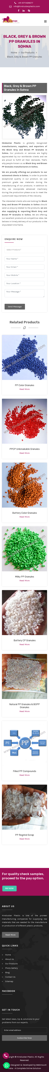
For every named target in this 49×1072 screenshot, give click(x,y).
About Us (9, 959)
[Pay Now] (9, 888)
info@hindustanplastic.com (26, 6)
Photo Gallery (11, 968)
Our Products (27, 52)
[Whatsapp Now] (6, 1065)
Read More (10, 935)
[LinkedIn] (24, 10)
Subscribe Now (24, 1038)
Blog (7, 972)
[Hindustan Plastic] (11, 19)
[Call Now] (6, 1055)
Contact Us (10, 977)
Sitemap (9, 981)
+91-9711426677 (25, 3)
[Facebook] (19, 10)
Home (14, 52)
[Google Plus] (29, 10)
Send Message (15, 306)
